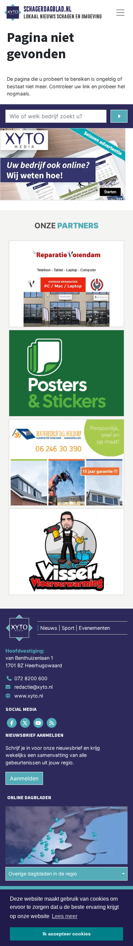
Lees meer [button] (64, 916)
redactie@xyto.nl (33, 687)
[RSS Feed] (52, 723)
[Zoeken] (119, 116)
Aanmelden (24, 778)
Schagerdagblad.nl (47, 9)
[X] (25, 723)
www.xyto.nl (28, 696)
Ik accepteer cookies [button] (67, 933)
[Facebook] (12, 723)
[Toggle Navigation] (120, 12)
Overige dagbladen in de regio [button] (43, 873)
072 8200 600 (30, 678)
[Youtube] (38, 723)
